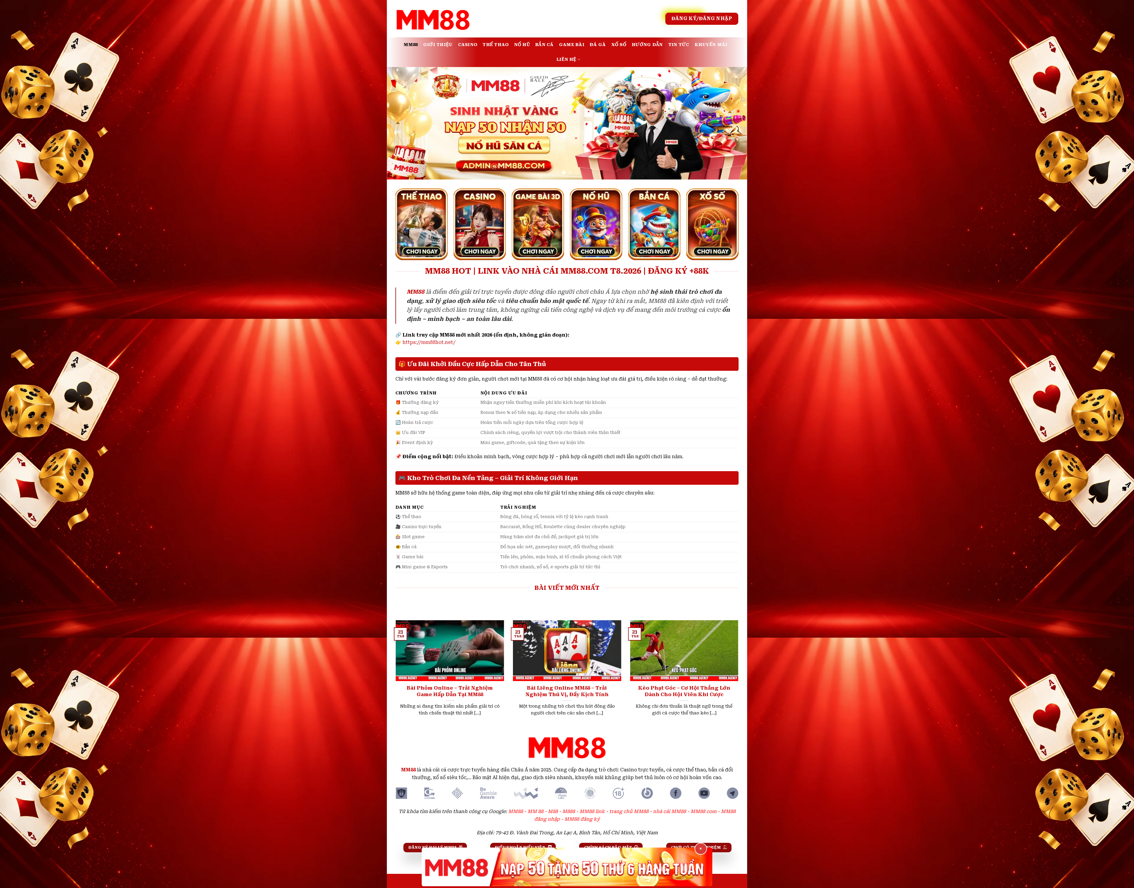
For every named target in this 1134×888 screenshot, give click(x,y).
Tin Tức (678, 44)
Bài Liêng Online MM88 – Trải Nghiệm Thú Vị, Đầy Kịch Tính (567, 691)
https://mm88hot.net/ (429, 342)
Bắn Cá (544, 44)
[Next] (732, 123)
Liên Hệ (566, 59)
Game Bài (571, 44)
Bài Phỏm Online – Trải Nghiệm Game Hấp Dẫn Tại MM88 (450, 691)
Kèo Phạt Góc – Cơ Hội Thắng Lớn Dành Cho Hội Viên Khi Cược (684, 691)
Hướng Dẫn (647, 44)
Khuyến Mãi (711, 44)
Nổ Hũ (522, 44)
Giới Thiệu (438, 44)
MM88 (411, 44)
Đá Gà (598, 44)
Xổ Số (618, 44)
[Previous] (401, 123)
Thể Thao (496, 44)
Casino (468, 44)
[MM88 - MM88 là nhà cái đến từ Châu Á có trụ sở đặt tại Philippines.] (433, 19)
